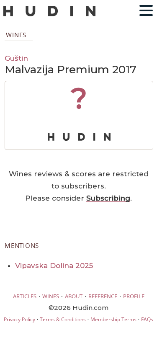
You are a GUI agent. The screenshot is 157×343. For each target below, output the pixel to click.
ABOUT (73, 296)
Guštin (16, 58)
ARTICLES (24, 296)
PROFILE (133, 296)
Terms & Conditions (63, 319)
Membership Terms (113, 319)
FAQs (147, 319)
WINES (50, 296)
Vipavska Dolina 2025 (54, 265)
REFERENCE (102, 296)
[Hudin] (49, 14)
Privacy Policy (19, 319)
